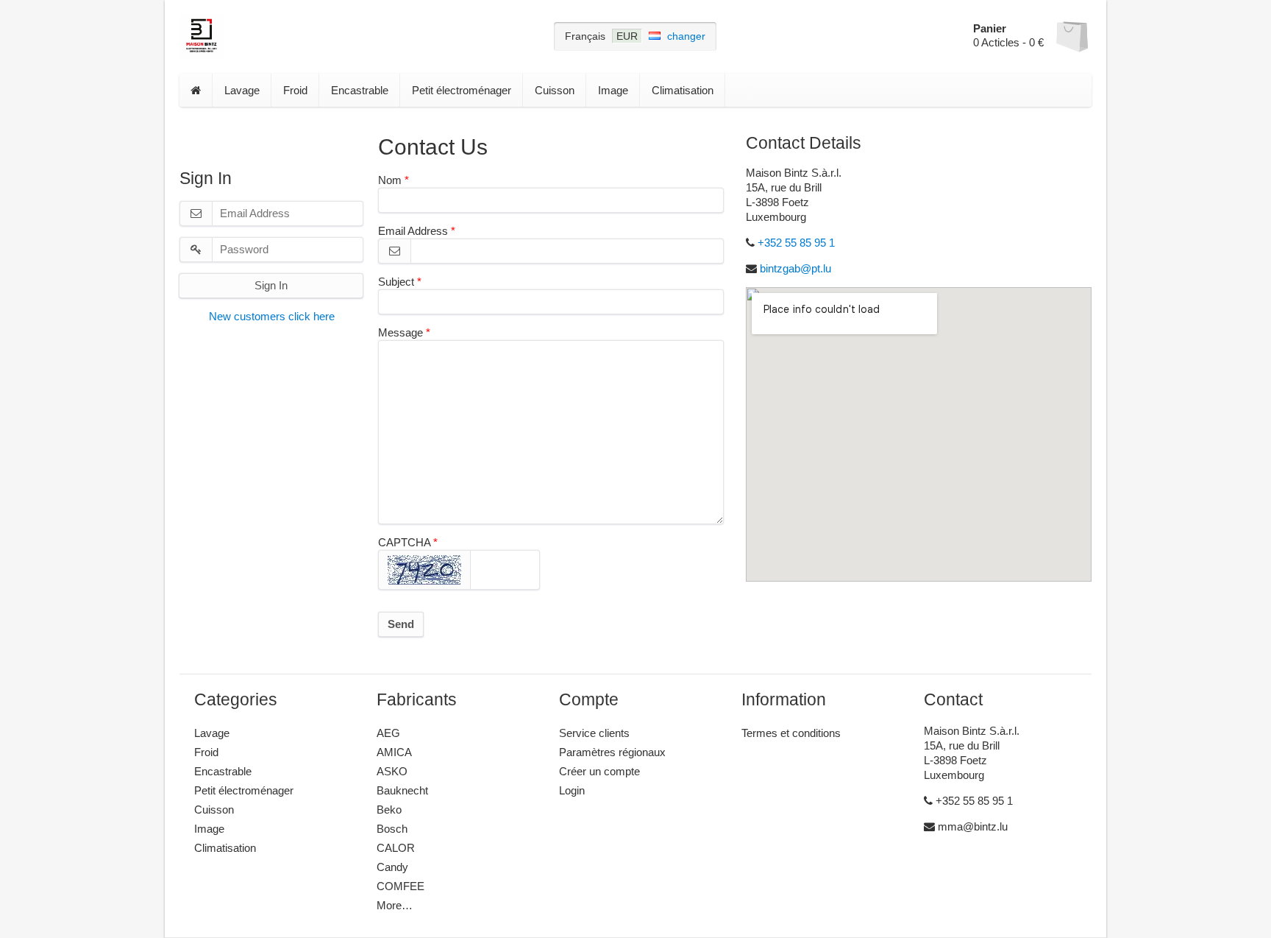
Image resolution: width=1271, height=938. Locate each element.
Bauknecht (402, 790)
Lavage (242, 90)
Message (400, 332)
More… (395, 905)
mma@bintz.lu (971, 826)
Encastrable (359, 90)
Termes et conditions (791, 733)
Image (613, 90)
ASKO (392, 771)
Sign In (271, 285)
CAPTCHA (404, 542)
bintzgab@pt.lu (795, 268)
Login (572, 790)
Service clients (594, 733)
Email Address (413, 231)
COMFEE (400, 886)
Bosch (392, 828)
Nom (390, 180)
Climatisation (682, 90)
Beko (389, 809)
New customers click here (272, 316)
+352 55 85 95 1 (796, 242)
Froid (295, 90)
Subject (396, 281)
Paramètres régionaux (612, 752)
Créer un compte (599, 771)
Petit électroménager (461, 90)
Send (401, 624)
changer (686, 36)
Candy (392, 867)
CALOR (396, 848)
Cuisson (554, 90)
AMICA (394, 752)
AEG (388, 733)
